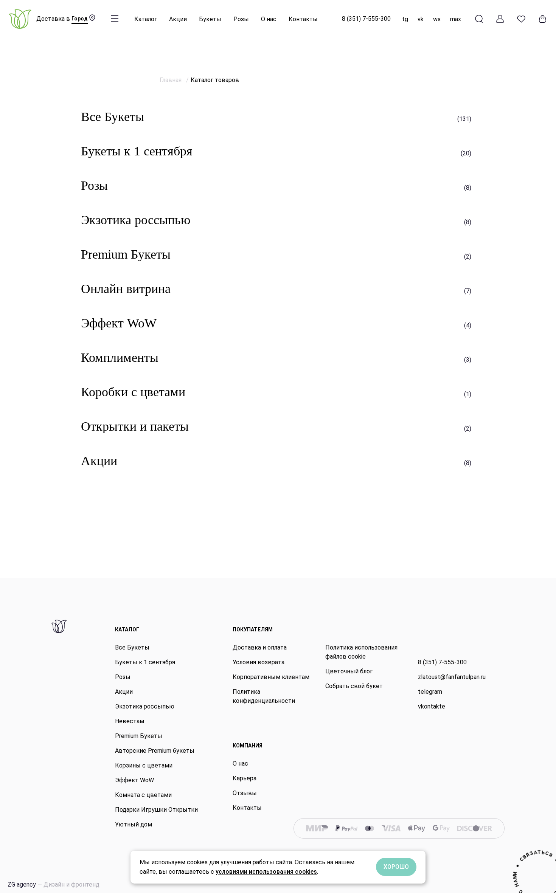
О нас (268, 19)
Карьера (244, 778)
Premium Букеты (138, 736)
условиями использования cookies (266, 871)
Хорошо (396, 866)
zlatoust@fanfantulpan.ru (452, 677)
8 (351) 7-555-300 (366, 18)
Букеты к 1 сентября (145, 662)
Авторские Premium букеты (154, 750)
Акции (178, 19)
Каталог (145, 19)
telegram (430, 691)
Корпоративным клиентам (271, 677)
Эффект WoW (134, 780)
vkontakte (431, 706)
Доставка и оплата (260, 647)
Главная (171, 80)
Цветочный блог (349, 671)
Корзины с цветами (143, 765)
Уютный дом (133, 824)
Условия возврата (258, 662)
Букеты (210, 19)
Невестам (129, 721)
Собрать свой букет (354, 686)
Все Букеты (132, 647)
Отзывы (245, 793)
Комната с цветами (143, 794)
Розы (241, 19)
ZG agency (53, 884)
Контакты (303, 19)
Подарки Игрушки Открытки (156, 809)
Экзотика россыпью (144, 706)
